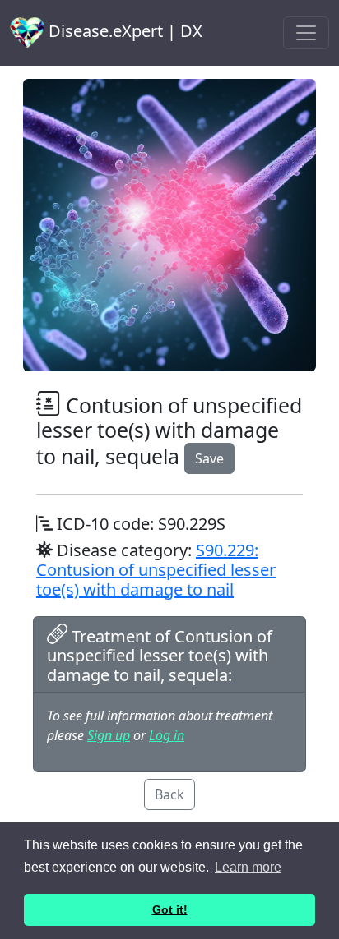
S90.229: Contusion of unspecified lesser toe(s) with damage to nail (156, 570)
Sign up (108, 735)
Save (209, 458)
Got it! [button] (170, 909)
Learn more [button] (248, 867)
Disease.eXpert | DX (123, 31)
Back (169, 794)
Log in (166, 735)
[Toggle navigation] (306, 32)
